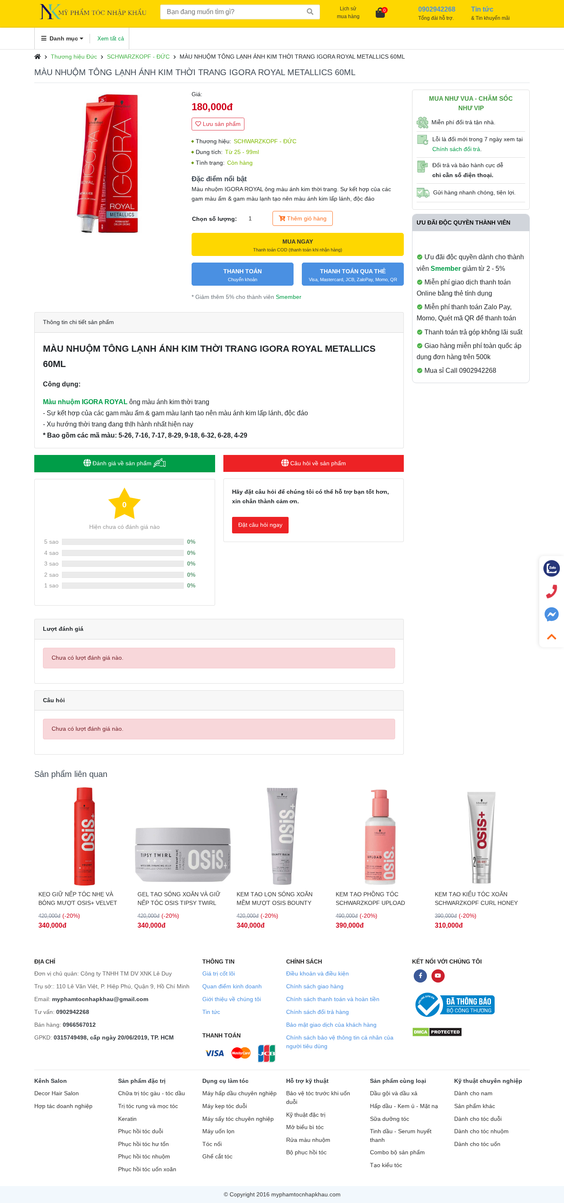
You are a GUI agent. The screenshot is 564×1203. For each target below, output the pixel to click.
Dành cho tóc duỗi (478, 1119)
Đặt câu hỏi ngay (260, 524)
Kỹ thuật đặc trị (305, 1115)
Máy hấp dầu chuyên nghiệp (239, 1093)
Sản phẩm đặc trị (142, 1080)
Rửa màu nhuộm (308, 1140)
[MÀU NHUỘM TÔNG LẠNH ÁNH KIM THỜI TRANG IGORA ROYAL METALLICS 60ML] (108, 164)
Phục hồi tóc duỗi (140, 1131)
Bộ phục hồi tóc (306, 1152)
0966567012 (79, 1024)
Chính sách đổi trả (456, 149)
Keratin (127, 1119)
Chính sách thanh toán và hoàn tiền (332, 999)
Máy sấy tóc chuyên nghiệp (238, 1119)
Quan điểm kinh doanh (232, 986)
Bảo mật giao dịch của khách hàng (331, 1024)
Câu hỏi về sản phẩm (317, 463)
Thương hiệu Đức (74, 56)
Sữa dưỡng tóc (389, 1119)
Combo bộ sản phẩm (397, 1152)
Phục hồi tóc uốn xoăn (147, 1169)
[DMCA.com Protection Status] (437, 1031)
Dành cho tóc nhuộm (481, 1131)
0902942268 (72, 1012)
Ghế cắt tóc (217, 1156)
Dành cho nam (473, 1093)
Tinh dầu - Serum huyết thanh (400, 1135)
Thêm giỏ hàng (306, 218)
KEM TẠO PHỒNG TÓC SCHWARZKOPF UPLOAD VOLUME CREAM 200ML (370, 899)
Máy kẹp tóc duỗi (224, 1106)
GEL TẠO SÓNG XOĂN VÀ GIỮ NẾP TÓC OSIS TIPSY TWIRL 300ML (178, 899)
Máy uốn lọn (218, 1131)
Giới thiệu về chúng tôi (231, 999)
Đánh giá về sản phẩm (122, 463)
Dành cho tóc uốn (477, 1144)
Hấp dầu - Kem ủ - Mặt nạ (404, 1106)
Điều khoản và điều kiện (317, 973)
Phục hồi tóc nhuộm (144, 1156)
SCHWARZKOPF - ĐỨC (138, 56)
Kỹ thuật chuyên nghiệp (488, 1080)
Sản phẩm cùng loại (398, 1080)
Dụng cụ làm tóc (225, 1080)
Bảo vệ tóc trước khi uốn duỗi (318, 1097)
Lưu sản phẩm (221, 124)
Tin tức (211, 1012)
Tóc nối (212, 1144)
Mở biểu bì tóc (305, 1127)
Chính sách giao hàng (315, 986)
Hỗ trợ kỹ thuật (307, 1080)
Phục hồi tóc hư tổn (143, 1144)
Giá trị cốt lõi (218, 973)
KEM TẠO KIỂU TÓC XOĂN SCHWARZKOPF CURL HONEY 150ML (476, 899)
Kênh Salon (50, 1080)
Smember (288, 297)
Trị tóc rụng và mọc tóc (148, 1106)
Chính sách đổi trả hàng (317, 1012)
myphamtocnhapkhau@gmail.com (100, 999)
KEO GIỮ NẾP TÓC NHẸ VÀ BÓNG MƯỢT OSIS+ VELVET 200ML (77, 899)
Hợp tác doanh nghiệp (63, 1106)
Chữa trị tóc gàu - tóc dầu (151, 1093)
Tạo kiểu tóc (386, 1165)
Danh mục (64, 38)
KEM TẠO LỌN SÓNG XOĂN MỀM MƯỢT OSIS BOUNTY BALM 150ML (275, 899)
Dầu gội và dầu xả (393, 1093)
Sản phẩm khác (474, 1106)
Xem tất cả (110, 39)
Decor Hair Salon (56, 1093)
